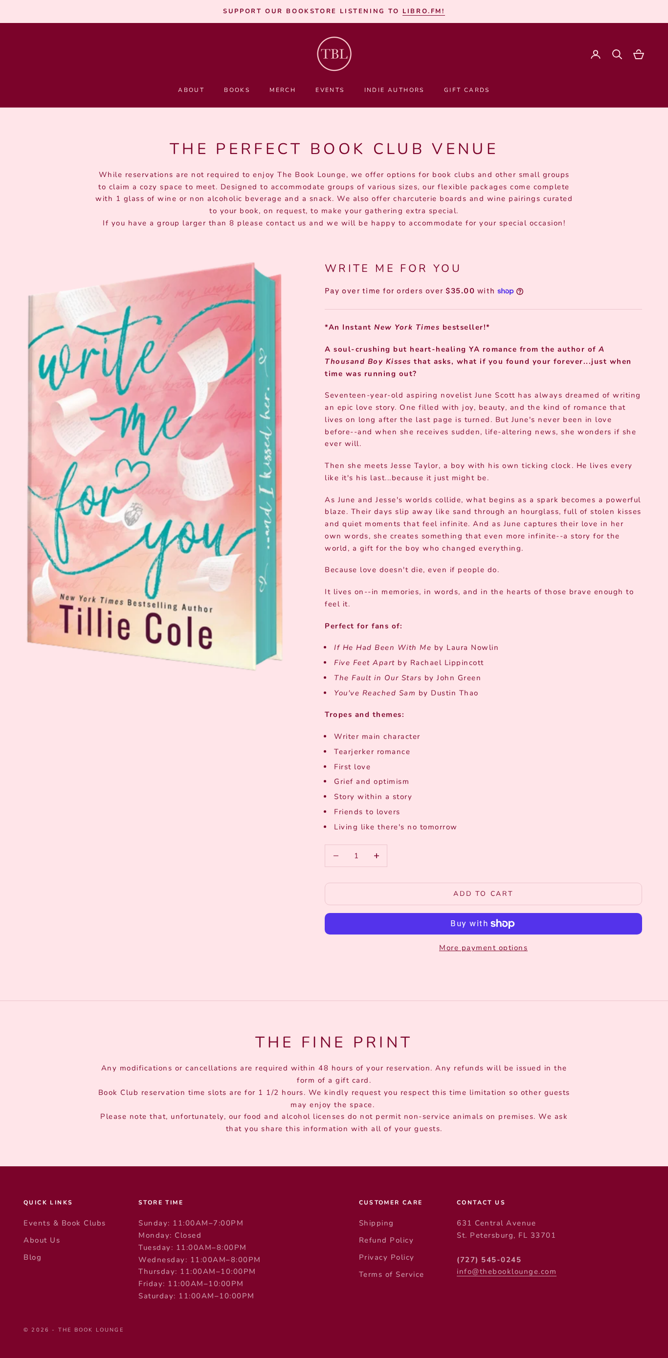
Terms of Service (391, 1274)
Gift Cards (467, 90)
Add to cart (483, 893)
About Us (41, 1240)
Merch (282, 90)
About (191, 90)
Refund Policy (386, 1240)
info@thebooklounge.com (507, 1271)
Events (329, 90)
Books (237, 90)
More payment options (483, 948)
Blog (32, 1257)
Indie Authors (394, 90)
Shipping (376, 1223)
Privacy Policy (387, 1257)
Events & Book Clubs (64, 1223)
